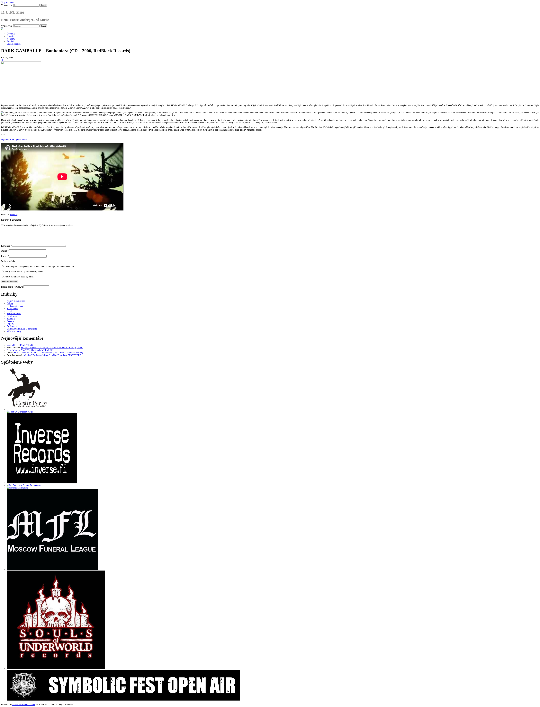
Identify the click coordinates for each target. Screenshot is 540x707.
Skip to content (7, 2)
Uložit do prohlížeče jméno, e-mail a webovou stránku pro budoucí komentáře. (39, 266)
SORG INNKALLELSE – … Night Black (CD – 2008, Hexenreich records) (48, 352)
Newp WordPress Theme (23, 704)
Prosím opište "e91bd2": (12, 287)
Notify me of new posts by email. (19, 276)
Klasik (10, 311)
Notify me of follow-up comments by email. (23, 271)
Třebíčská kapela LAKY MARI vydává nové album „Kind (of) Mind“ (52, 347)
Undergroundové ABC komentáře (22, 329)
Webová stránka (8, 261)
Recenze (13, 214)
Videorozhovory (14, 331)
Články (10, 303)
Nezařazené (12, 316)
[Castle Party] (27, 409)
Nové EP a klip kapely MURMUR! (37, 350)
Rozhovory (12, 326)
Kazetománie (12, 308)
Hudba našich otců (15, 306)
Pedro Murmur (13, 350)
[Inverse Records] (42, 482)
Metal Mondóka (14, 313)
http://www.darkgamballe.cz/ (14, 139)
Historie (10, 36)
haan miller (12, 345)
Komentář (6, 246)
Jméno (5, 251)
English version (14, 44)
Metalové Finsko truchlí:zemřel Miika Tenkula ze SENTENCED (52, 355)
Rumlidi (10, 41)
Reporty (10, 323)
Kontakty (11, 39)
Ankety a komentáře (16, 301)
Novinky (11, 318)
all (2, 60)
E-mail (5, 256)
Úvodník (11, 34)
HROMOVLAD (25, 345)
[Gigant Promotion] (17, 488)
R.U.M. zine (12, 12)
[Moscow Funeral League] (52, 569)
